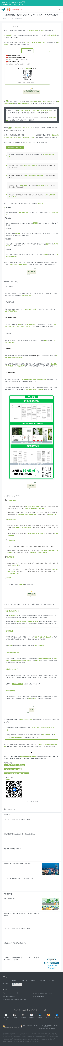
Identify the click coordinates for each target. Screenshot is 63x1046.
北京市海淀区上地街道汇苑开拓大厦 (15, 999)
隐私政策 (5, 983)
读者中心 (33, 980)
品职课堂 (40, 1017)
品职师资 (15, 980)
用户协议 (51, 980)
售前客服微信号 (10, 996)
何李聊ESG (23, 1017)
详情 (24, 2)
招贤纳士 (42, 980)
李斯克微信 (31, 1017)
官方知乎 (57, 1017)
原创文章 (24, 980)
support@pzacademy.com (43, 993)
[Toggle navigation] (59, 9)
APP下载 (21, 4)
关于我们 (5, 980)
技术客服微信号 (39, 996)
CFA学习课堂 (6, 1018)
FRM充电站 (14, 1017)
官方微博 (48, 1017)
